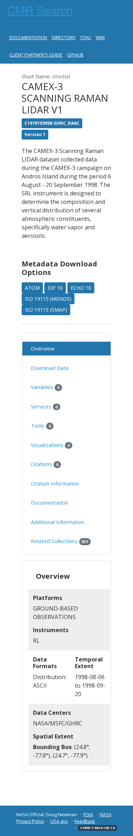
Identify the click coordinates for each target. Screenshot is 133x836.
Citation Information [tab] (55, 483)
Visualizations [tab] (50, 444)
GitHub (75, 55)
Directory (64, 37)
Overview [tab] (43, 348)
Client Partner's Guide (35, 55)
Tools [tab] (41, 425)
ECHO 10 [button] (81, 287)
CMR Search (40, 9)
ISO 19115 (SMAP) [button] (46, 309)
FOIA (88, 814)
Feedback (84, 821)
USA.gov (59, 821)
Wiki (100, 37)
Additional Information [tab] (57, 521)
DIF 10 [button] (55, 287)
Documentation (28, 37)
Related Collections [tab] (59, 540)
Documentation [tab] (49, 502)
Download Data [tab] (49, 367)
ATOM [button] (32, 287)
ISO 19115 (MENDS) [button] (48, 298)
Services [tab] (44, 406)
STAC (85, 37)
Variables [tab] (45, 386)
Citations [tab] (44, 463)
